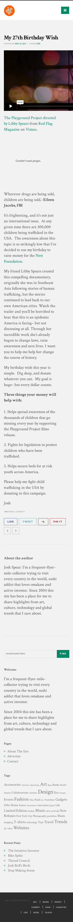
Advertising (34, 785)
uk (5, 828)
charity (20, 512)
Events (8, 799)
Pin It (57, 521)
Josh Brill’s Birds (19, 865)
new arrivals (52, 811)
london (31, 811)
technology (31, 822)
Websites (21, 828)
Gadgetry (61, 907)
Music (40, 810)
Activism (25, 785)
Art (43, 784)
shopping (8, 822)
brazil (63, 785)
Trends (60, 822)
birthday (10, 512)
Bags (50, 785)
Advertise (14, 756)
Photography (39, 816)
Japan (52, 805)
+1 (43, 521)
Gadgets (61, 799)
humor (22, 805)
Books (55, 785)
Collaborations (20, 793)
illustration (31, 805)
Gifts (7, 805)
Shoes (61, 816)
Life (38, 43)
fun (42, 799)
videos (9, 828)
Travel (49, 822)
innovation (43, 805)
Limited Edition (15, 810)
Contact (12, 761)
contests (33, 792)
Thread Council (19, 860)
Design (45, 791)
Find (63, 653)
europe (62, 792)
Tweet (27, 521)
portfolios (52, 816)
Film (32, 799)
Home (14, 805)
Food (37, 800)
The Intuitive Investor (23, 850)
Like (10, 521)
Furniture (49, 800)
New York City (24, 816)
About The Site (18, 751)
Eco (56, 792)
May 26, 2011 (20, 43)
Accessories (12, 784)
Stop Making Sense (21, 870)
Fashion (21, 799)
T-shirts (20, 822)
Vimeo (31, 129)
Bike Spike (15, 855)
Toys (40, 822)
